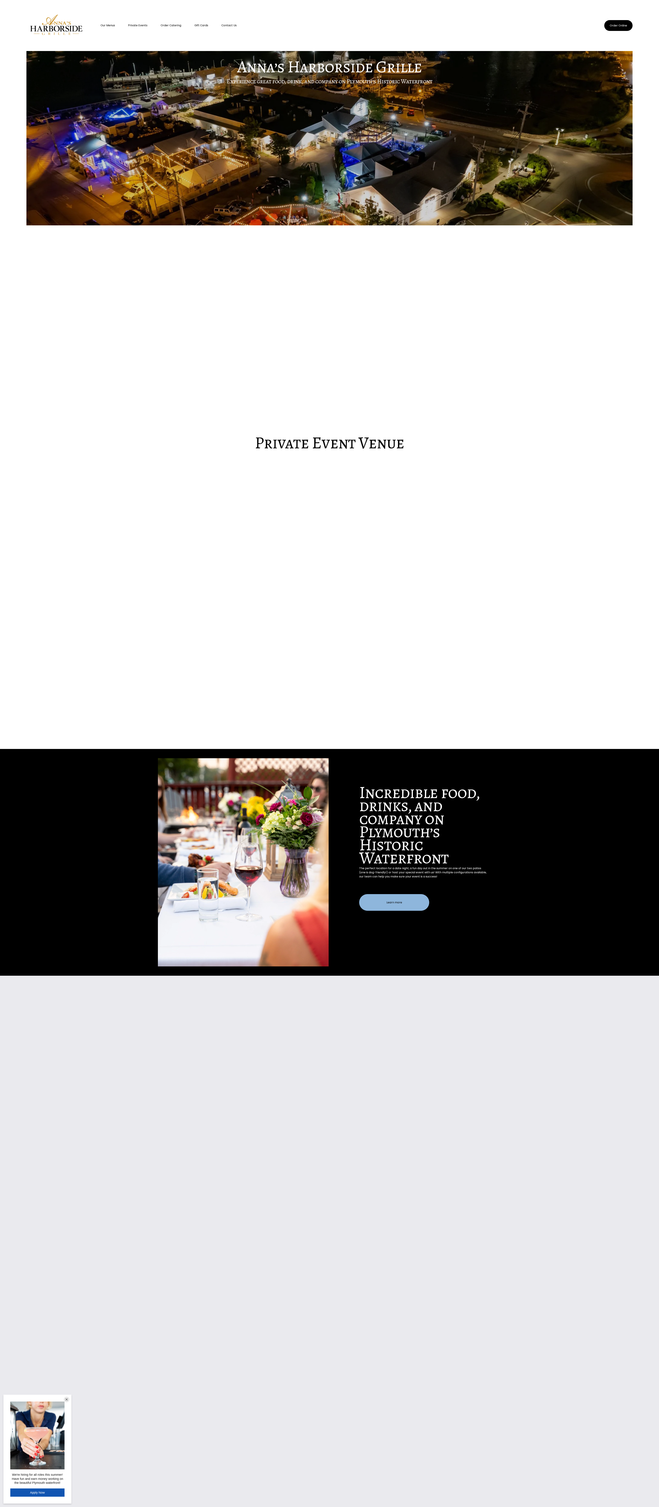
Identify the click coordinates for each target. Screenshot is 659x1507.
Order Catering (171, 25)
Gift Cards (201, 25)
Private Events (137, 25)
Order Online (618, 25)
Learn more (394, 902)
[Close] (66, 1399)
